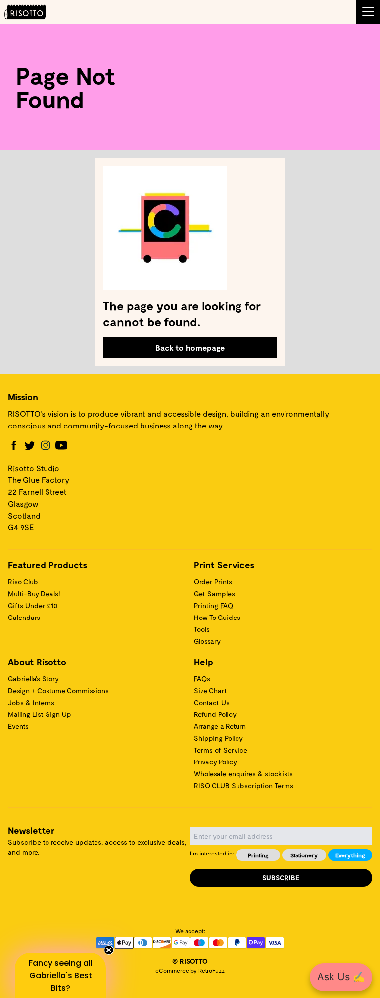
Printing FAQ (213, 605)
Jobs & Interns (31, 702)
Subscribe (281, 877)
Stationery (304, 855)
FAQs (202, 678)
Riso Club (23, 581)
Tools (202, 629)
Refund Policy (215, 714)
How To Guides (217, 617)
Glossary (207, 641)
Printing (258, 855)
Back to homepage (190, 347)
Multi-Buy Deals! (34, 593)
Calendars (24, 617)
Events (18, 726)
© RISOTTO (190, 961)
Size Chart (210, 690)
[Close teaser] (109, 950)
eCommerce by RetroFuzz (190, 970)
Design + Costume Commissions (58, 690)
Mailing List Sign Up (39, 714)
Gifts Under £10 (32, 605)
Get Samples (214, 593)
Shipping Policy (218, 738)
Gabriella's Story (33, 678)
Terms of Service (220, 750)
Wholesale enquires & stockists (243, 773)
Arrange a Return (220, 726)
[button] (60, 975)
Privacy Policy (215, 762)
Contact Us (212, 702)
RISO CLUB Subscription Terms (243, 785)
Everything (350, 855)
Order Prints (213, 581)
